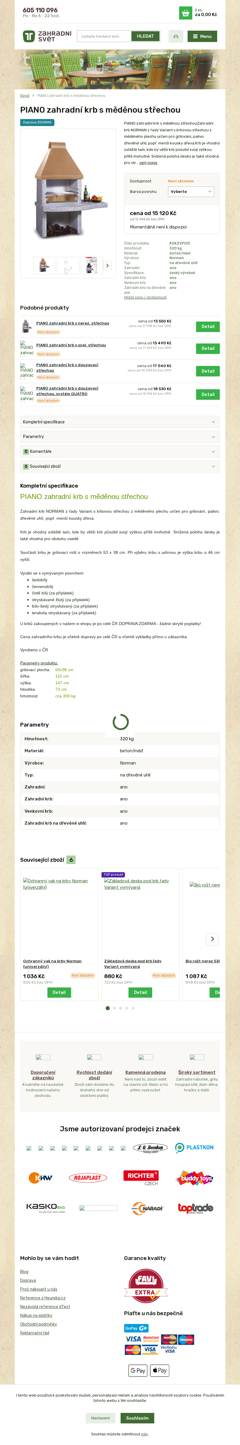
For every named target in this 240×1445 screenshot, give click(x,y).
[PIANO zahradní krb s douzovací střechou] (27, 371)
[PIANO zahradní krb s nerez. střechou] (27, 327)
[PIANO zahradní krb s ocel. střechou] (27, 349)
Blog (24, 1271)
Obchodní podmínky (38, 1324)
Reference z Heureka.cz (43, 1298)
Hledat (145, 36)
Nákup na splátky (36, 1315)
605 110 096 (40, 10)
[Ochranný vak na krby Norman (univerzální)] (59, 913)
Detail (208, 326)
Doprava (28, 1280)
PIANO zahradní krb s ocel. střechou (71, 345)
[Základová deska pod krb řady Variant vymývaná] (140, 913)
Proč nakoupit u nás (38, 1289)
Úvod (24, 96)
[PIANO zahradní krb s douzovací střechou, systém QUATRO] (27, 394)
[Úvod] (47, 36)
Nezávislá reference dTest (45, 1306)
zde (144, 1434)
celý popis (148, 162)
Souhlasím (137, 1418)
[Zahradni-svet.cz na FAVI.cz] (146, 1285)
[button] (108, 1008)
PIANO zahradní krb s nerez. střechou (72, 323)
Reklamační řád (34, 1333)
